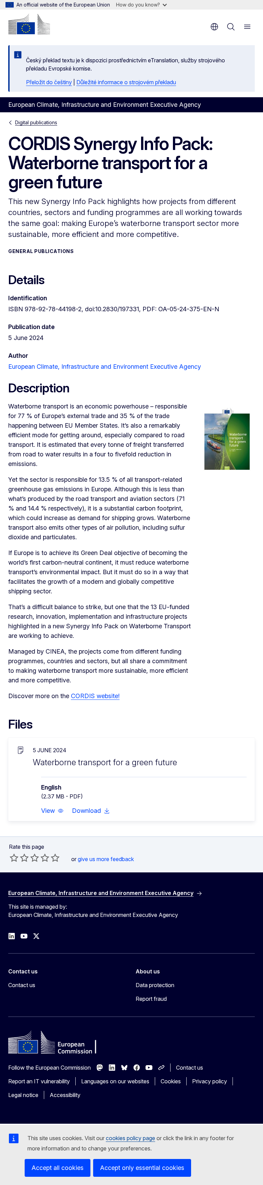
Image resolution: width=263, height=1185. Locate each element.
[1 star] (14, 857)
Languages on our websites (115, 1081)
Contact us (21, 985)
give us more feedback (106, 859)
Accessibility (65, 1095)
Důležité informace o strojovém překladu (126, 82)
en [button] (214, 26)
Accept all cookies (58, 1167)
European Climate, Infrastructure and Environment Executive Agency (104, 366)
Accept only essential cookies (142, 1167)
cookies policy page (130, 1138)
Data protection (155, 985)
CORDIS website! (95, 695)
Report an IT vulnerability (39, 1081)
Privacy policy (209, 1081)
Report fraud (151, 998)
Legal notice (23, 1095)
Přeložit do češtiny (49, 82)
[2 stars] (19, 857)
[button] (52, 811)
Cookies (171, 1081)
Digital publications (36, 122)
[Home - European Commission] (29, 24)
